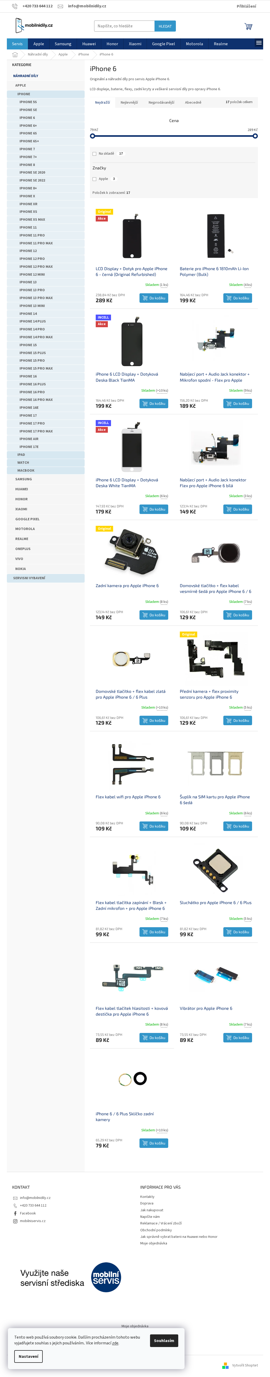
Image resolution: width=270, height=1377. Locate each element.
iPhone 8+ (28, 188)
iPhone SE (28, 110)
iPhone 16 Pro (32, 392)
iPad (21, 454)
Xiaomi (21, 509)
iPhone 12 (28, 251)
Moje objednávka (153, 1243)
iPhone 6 (27, 117)
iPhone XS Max (32, 219)
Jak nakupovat (151, 1210)
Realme (21, 539)
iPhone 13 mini (32, 306)
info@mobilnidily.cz (35, 1198)
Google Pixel (27, 519)
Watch (23, 462)
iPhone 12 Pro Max (36, 266)
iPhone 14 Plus (33, 321)
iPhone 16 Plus (33, 384)
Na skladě (111, 153)
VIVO (19, 559)
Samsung (23, 479)
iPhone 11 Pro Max (36, 243)
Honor (21, 499)
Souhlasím (164, 1341)
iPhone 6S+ (29, 141)
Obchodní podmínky (156, 1230)
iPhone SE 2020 (32, 172)
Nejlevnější (129, 102)
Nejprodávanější (161, 102)
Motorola (25, 529)
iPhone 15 (28, 345)
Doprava (146, 1203)
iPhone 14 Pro (32, 329)
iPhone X (27, 196)
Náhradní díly (25, 76)
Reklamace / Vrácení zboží (161, 1223)
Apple (20, 85)
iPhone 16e (29, 407)
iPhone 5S (28, 102)
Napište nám (150, 1216)
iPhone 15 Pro (32, 360)
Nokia (20, 569)
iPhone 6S (28, 133)
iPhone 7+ (28, 157)
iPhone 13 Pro (32, 290)
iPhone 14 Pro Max (36, 337)
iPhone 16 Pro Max (36, 399)
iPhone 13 (28, 282)
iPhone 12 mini (32, 274)
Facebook (28, 1213)
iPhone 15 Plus (33, 353)
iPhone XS (28, 211)
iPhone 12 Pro (32, 258)
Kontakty (147, 1196)
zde (115, 1343)
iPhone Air (29, 439)
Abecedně (193, 102)
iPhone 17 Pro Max (36, 431)
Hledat (165, 26)
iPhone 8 (27, 165)
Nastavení (28, 1356)
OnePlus (23, 549)
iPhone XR (28, 204)
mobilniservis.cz (33, 1221)
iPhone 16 (28, 376)
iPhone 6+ (28, 125)
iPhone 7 (27, 149)
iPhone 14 (28, 313)
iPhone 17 (28, 415)
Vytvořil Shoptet (245, 1365)
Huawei (21, 489)
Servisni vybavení (29, 578)
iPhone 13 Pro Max (36, 298)
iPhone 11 (28, 227)
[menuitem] (17, 43)
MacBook (26, 470)
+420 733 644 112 (33, 1205)
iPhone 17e (29, 447)
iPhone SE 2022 (32, 180)
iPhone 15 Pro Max (36, 368)
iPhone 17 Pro (32, 423)
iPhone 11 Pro (32, 235)
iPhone (23, 94)
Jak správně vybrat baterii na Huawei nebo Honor (179, 1236)
